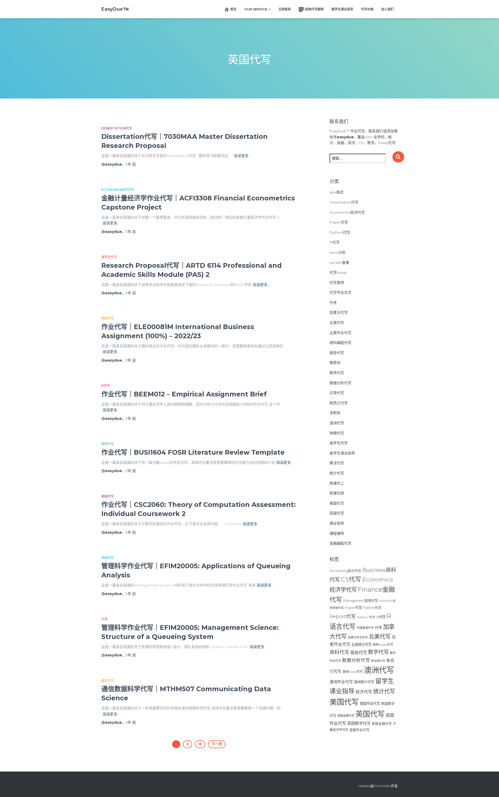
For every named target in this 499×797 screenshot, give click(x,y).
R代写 (105, 386)
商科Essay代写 (383, 644)
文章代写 (337, 392)
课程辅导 (337, 533)
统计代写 (337, 473)
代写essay (338, 272)
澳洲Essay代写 (352, 672)
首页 (233, 9)
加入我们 (387, 9)
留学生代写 (109, 257)
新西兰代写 (339, 403)
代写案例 (337, 282)
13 (200, 744)
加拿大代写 (339, 312)
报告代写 (107, 681)
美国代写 (337, 503)
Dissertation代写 (116, 128)
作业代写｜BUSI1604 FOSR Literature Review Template (193, 452)
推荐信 (335, 362)
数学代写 (337, 372)
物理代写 (337, 433)
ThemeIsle (382, 786)
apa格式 (337, 192)
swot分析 (338, 252)
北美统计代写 (361, 644)
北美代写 (337, 322)
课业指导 (337, 523)
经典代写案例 (314, 9)
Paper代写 (339, 222)
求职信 (335, 412)
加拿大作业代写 (358, 637)
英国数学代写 (359, 723)
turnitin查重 (339, 262)
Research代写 (366, 617)
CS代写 (351, 579)
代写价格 (367, 9)
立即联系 (284, 9)
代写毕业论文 (340, 292)
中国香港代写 (365, 628)
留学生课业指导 (342, 9)
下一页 (216, 744)
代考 (104, 619)
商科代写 (339, 652)
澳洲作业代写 (341, 681)
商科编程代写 (340, 342)
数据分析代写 (340, 383)
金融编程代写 (340, 543)
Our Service (256, 9)
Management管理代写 (360, 601)
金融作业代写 (359, 730)
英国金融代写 (382, 724)
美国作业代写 (370, 703)
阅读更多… (242, 155)
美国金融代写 (345, 715)
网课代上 (337, 483)
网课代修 (337, 493)
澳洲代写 (337, 423)
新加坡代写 (378, 661)
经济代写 (364, 691)
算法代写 (337, 463)
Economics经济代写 (117, 190)
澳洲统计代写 (364, 682)
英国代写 (107, 318)
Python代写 (340, 232)
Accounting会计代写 (345, 571)
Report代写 (343, 616)
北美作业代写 (340, 332)
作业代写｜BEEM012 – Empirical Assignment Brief (184, 394)
